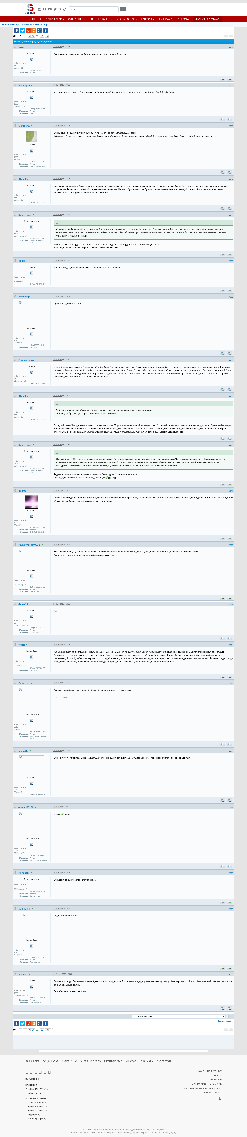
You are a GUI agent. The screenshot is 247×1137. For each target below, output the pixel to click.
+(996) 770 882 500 (37, 1102)
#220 (231, 975)
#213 (231, 605)
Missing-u (24, 85)
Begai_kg (24, 683)
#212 (231, 545)
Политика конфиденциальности (202, 1088)
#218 (231, 873)
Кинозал (146, 19)
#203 (231, 126)
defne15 (23, 604)
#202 (231, 86)
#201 (231, 47)
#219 (231, 909)
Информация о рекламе (207, 19)
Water (22, 644)
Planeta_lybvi (26, 360)
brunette (23, 751)
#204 (231, 179)
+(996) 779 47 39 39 (38, 1089)
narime (22, 490)
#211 (231, 491)
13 (46, 36)
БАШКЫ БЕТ (35, 19)
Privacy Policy (213, 1092)
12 (42, 36)
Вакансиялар (214, 1080)
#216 (231, 751)
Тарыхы (217, 1075)
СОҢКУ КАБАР (54, 19)
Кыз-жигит (27, 24)
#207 (231, 297)
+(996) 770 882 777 (37, 1106)
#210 (231, 445)
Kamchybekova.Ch (29, 544)
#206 (231, 261)
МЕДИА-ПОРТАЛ (126, 19)
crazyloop (24, 296)
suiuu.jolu (24, 908)
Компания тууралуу (210, 1071)
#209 (231, 396)
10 (33, 36)
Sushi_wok (25, 215)
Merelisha (24, 125)
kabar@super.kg (36, 1093)
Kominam (24, 872)
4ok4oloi (23, 260)
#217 (231, 807)
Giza (21, 47)
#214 (231, 645)
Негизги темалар (10, 24)
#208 (231, 360)
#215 (231, 683)
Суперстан (183, 19)
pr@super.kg (34, 1114)
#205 (231, 215)
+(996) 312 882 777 (37, 1110)
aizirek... (23, 974)
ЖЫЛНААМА (165, 19)
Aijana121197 (26, 807)
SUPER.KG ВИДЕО (100, 19)
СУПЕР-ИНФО (75, 19)
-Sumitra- (24, 179)
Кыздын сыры (42, 24)
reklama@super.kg (37, 1118)
